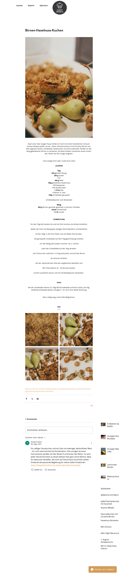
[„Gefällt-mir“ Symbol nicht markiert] (32, 469)
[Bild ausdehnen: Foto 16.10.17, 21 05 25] (76, 363)
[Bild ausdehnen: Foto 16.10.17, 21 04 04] (76, 329)
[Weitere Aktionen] (91, 443)
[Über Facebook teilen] (26, 399)
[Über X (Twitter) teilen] (32, 399)
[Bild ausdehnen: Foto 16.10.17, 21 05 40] (41, 329)
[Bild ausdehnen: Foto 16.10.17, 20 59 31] (41, 363)
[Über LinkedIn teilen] (38, 399)
